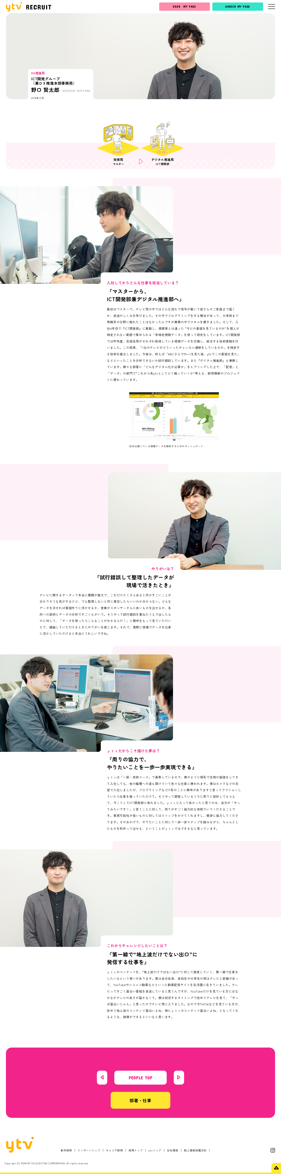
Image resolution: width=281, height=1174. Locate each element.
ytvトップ (154, 1150)
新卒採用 (66, 1150)
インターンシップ (89, 1150)
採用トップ (136, 1150)
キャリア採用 (114, 1150)
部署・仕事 (140, 1100)
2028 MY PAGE (184, 6)
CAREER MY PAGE (237, 6)
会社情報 (172, 1150)
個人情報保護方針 (195, 1150)
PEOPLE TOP (141, 1077)
